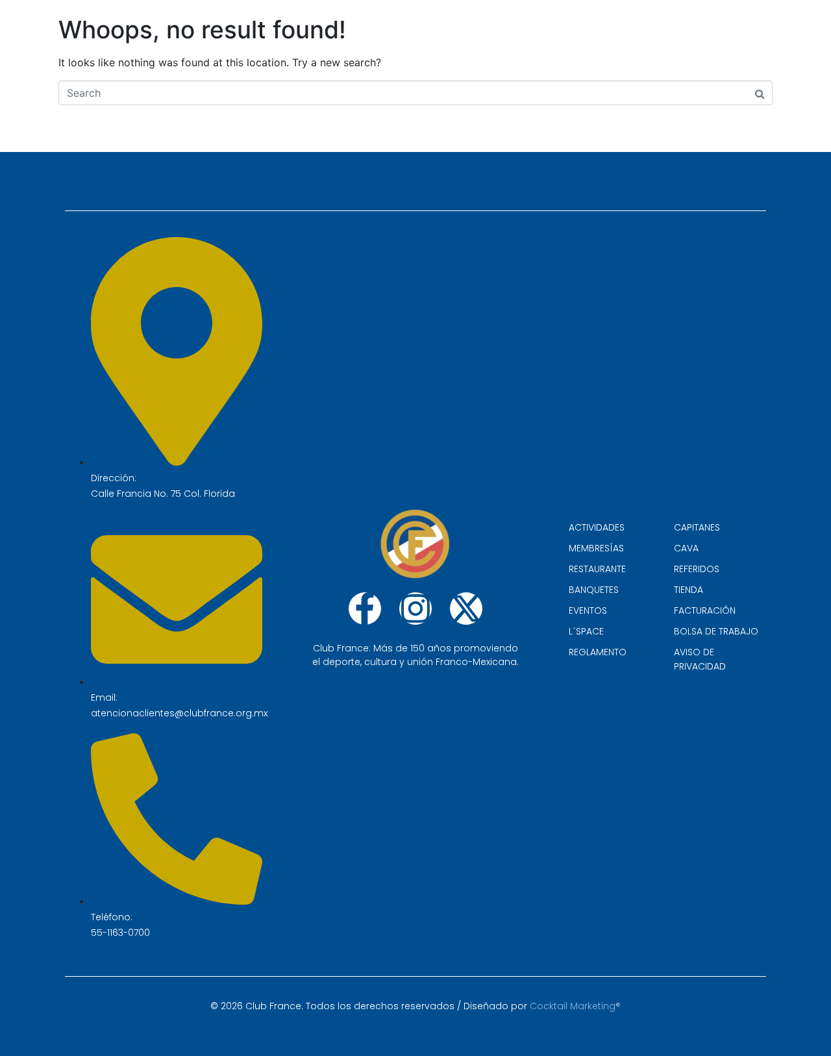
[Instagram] (415, 608)
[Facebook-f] (365, 608)
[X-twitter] (466, 608)
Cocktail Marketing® (575, 1005)
